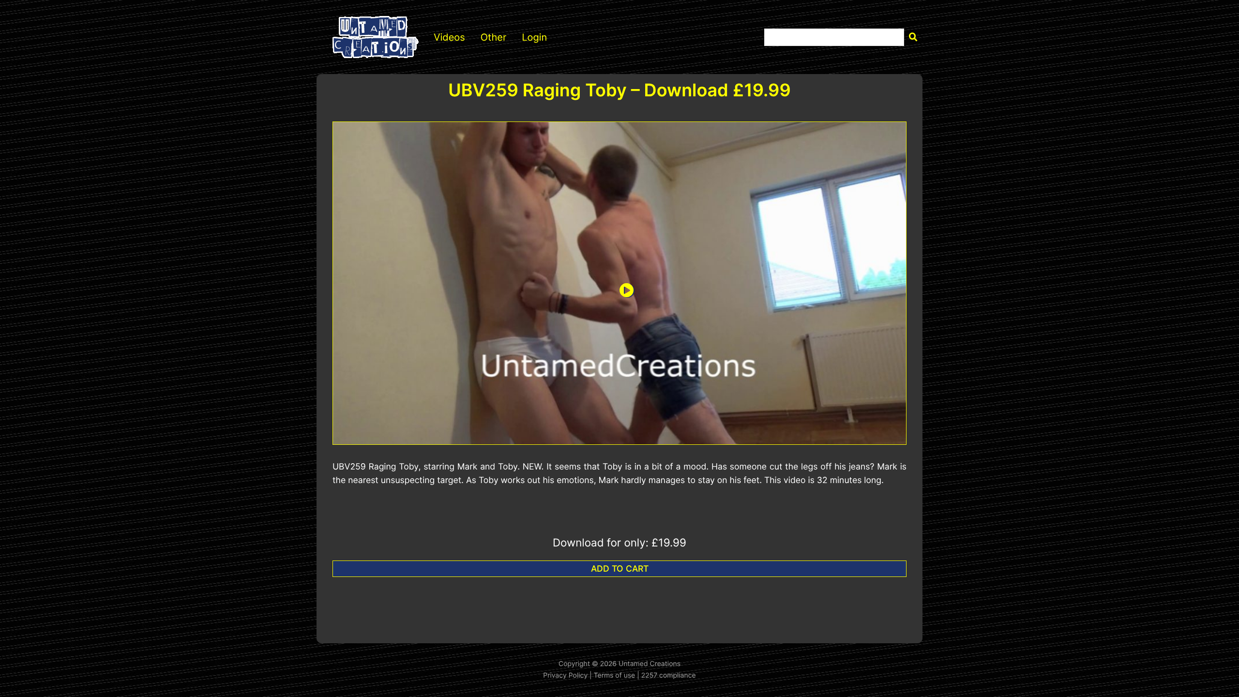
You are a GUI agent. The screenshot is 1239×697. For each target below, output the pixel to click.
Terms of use (614, 675)
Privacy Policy (565, 675)
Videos (449, 37)
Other (494, 37)
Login (534, 37)
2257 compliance (668, 675)
